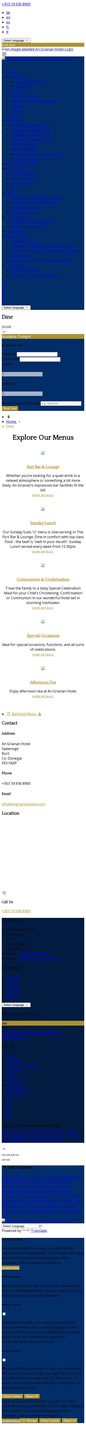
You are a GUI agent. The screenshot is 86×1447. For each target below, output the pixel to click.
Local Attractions (24, 96)
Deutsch (13, 976)
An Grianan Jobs (24, 270)
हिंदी (54, 1191)
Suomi (42, 1181)
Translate (39, 1230)
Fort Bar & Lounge (21, 163)
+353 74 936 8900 (16, 4)
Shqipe (35, 1211)
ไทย (37, 1201)
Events (16, 110)
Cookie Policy (13, 1140)
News (15, 115)
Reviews (17, 105)
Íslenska (63, 1196)
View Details (43, 495)
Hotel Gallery (21, 86)
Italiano (12, 996)
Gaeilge (55, 1181)
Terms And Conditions (45, 1140)
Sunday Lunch (43, 523)
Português (10, 1206)
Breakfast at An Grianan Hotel (35, 197)
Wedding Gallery (24, 149)
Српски (22, 1211)
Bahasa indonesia (31, 1196)
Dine (10, 192)
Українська (51, 1201)
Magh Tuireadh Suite (28, 226)
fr (7, 27)
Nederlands (11, 1201)
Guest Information (30, 81)
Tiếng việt (39, 1206)
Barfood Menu (23, 714)
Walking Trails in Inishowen (33, 101)
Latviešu (9, 1186)
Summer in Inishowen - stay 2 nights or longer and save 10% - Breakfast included (45, 248)
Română (70, 1206)
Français (13, 991)
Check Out (10, 359)
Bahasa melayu (51, 1186)
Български (11, 1191)
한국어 (78, 1201)
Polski (25, 1206)
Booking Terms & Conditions (34, 274)
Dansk (76, 1176)
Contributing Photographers (39, 154)
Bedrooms (15, 168)
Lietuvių (68, 1181)
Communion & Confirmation (34, 202)
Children (9, 383)
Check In (9, 354)
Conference (16, 216)
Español (12, 986)
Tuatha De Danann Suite (31, 221)
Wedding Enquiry (25, 158)
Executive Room (24, 178)
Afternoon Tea (23, 212)
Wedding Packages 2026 (30, 125)
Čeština (44, 1191)
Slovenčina (71, 1211)
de (8, 12)
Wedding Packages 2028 (30, 134)
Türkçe (28, 1201)
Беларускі (29, 1191)
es (8, 22)
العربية (32, 1181)
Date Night (20, 255)
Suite (15, 187)
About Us (19, 76)
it (7, 31)
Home (11, 72)
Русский (55, 1206)
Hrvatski (9, 1196)
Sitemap (73, 1135)
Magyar (64, 1191)
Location (18, 91)
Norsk (76, 1196)
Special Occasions (25, 207)
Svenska (8, 1211)
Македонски (27, 1186)
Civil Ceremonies (24, 144)
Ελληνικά (9, 1181)
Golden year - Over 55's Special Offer (41, 260)
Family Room (21, 183)
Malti (69, 1186)
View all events (14, 1037)
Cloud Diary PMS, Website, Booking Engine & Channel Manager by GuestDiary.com (39, 1133)
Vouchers (14, 231)
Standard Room (23, 173)
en (8, 17)
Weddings (14, 120)
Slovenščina (51, 1211)
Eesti (22, 1181)
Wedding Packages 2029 (30, 139)
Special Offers (18, 236)
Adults (7, 364)
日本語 (67, 1201)
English (12, 981)
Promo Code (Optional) (21, 403)
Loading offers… (24, 241)
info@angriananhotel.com (23, 804)
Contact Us (15, 265)
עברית (51, 1196)
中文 (5, 1215)
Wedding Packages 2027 (30, 130)
